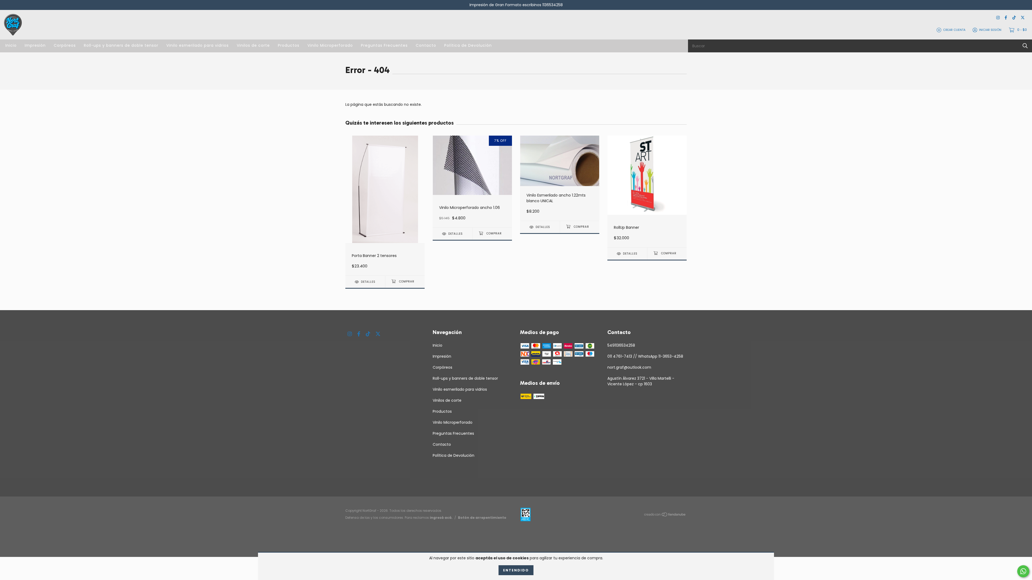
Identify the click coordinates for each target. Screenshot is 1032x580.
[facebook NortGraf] (1005, 17)
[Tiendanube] (665, 515)
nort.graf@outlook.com (629, 367)
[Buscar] (1025, 46)
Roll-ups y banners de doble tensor (121, 45)
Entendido (516, 570)
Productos (288, 45)
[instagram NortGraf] (998, 17)
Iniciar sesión (990, 30)
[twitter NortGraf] (1023, 17)
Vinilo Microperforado (330, 45)
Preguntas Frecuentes (384, 45)
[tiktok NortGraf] (1014, 17)
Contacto (426, 45)
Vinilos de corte (253, 45)
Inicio (11, 45)
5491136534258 (621, 345)
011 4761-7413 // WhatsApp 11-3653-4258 (645, 356)
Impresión (35, 45)
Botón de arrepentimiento (482, 517)
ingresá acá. (441, 517)
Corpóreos (65, 45)
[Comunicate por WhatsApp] (1023, 571)
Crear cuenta (954, 30)
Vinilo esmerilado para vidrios (197, 45)
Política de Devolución (468, 45)
